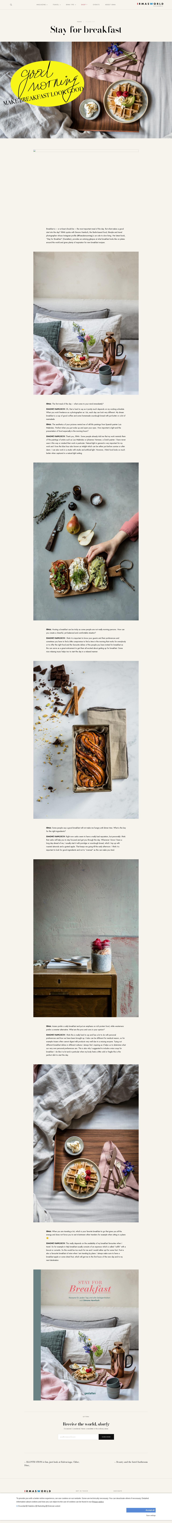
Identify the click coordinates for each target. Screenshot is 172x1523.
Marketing (41, 1506)
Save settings (151, 1515)
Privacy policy (98, 1502)
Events (96, 5)
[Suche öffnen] (11, 4)
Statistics (31, 1506)
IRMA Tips (70, 5)
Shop (83, 5)
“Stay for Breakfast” (54, 239)
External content (54, 1506)
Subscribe (106, 1437)
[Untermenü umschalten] (46, 4)
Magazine (41, 5)
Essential (21, 1506)
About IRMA (110, 5)
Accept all (150, 1510)
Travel (56, 5)
